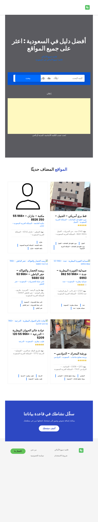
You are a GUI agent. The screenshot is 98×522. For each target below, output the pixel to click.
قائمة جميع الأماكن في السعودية (49, 59)
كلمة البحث (55, 78)
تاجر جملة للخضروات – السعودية (33, 302)
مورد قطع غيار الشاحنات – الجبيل (67, 243)
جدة (84, 305)
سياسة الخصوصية (37, 455)
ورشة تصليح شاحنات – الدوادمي (66, 376)
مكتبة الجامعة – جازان (36, 248)
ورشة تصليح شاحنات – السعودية (76, 379)
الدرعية (40, 376)
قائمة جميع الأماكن (49, 56)
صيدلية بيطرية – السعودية (71, 305)
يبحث (28, 78)
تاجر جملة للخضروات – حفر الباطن (32, 305)
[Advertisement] (49, 116)
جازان (40, 242)
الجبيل (83, 243)
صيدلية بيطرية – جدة (79, 308)
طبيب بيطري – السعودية (35, 379)
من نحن (34, 450)
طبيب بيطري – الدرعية (27, 376)
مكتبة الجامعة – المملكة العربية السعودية (31, 245)
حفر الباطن (39, 308)
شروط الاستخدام (60, 455)
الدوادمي (82, 376)
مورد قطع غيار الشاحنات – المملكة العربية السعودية (72, 247)
